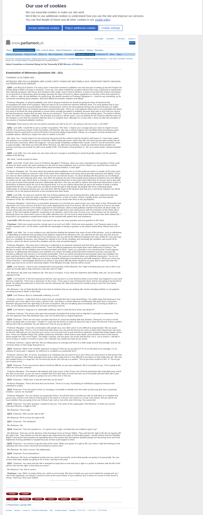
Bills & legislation (55, 54)
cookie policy (102, 19)
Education (99, 50)
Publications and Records (57, 59)
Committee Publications (75, 59)
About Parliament (63, 50)
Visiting (89, 50)
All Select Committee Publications (96, 59)
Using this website (61, 510)
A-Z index (9, 510)
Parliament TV (102, 54)
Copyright (72, 510)
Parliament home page (22, 59)
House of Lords (30, 54)
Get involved (78, 50)
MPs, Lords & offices (45, 50)
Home (9, 50)
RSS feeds (121, 39)
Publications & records (85, 54)
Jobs (51, 510)
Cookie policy (92, 510)
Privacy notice (82, 510)
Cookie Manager (102, 510)
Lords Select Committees (117, 59)
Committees (69, 54)
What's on (43, 54)
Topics (119, 54)
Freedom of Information (39, 510)
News (112, 54)
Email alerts (110, 39)
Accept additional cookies (43, 27)
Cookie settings (110, 27)
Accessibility (99, 39)
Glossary (17, 510)
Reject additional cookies (80, 27)
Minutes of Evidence (73, 64)
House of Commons (14, 54)
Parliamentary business (24, 50)
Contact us (131, 39)
